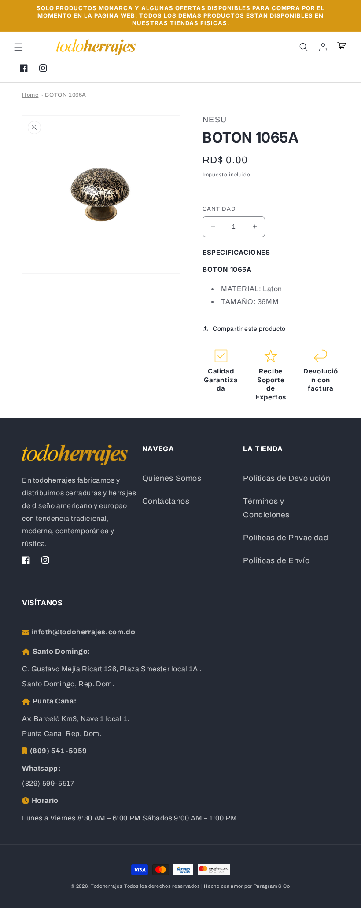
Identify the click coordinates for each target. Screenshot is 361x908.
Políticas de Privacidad (285, 538)
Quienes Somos (172, 478)
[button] (18, 47)
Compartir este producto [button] (249, 329)
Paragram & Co (272, 886)
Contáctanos (166, 501)
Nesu (215, 119)
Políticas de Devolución (286, 478)
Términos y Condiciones (266, 508)
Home (30, 95)
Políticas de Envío (276, 561)
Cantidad (219, 209)
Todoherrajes (106, 886)
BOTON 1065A (65, 95)
